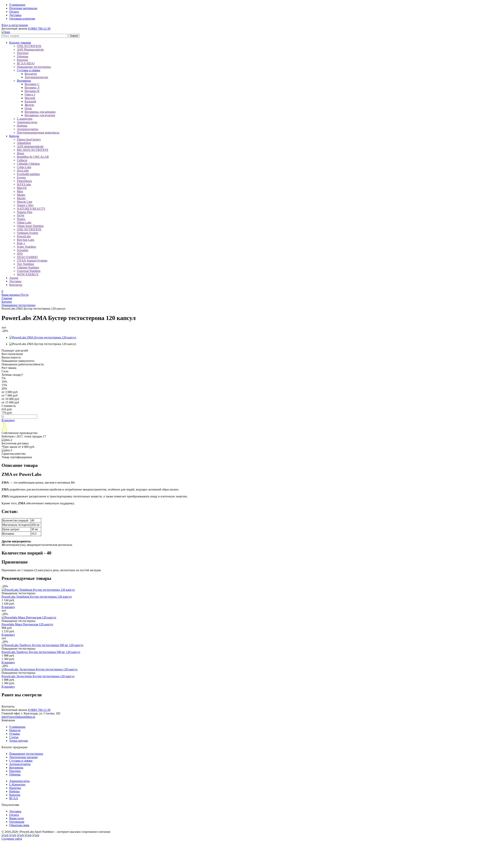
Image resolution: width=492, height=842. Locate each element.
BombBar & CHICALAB (33, 156)
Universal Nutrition (28, 271)
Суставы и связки (20, 760)
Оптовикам (16, 821)
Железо (29, 104)
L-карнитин (24, 118)
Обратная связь (19, 825)
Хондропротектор (36, 77)
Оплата (14, 814)
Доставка (15, 281)
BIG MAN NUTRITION (32, 149)
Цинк (28, 108)
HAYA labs (24, 184)
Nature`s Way (25, 205)
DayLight (23, 170)
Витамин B (32, 91)
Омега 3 (30, 94)
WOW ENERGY (28, 274)
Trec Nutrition (25, 264)
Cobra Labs (24, 167)
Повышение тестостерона (34, 66)
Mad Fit (22, 188)
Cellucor (22, 160)
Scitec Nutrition (26, 246)
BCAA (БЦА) (26, 63)
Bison (20, 153)
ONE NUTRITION (29, 46)
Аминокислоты (27, 122)
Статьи (13, 737)
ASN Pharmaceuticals (30, 49)
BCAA (13, 798)
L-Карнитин (17, 784)
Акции (13, 277)
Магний (30, 98)
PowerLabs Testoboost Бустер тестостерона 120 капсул (37, 596)
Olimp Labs (24, 222)
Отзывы (14, 733)
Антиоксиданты (27, 129)
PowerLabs (24, 236)
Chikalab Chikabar (28, 163)
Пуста (15, 294)
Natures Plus (24, 212)
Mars (20, 191)
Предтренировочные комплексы (38, 132)
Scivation (22, 250)
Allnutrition (24, 143)
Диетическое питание (23, 757)
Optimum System (27, 232)
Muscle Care (24, 201)
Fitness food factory (29, 139)
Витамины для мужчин (40, 115)
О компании (17, 726)
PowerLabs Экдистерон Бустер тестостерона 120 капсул (38, 676)
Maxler (21, 198)
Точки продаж (18, 740)
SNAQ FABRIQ (27, 257)
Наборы (22, 125)
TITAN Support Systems (32, 260)
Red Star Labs (25, 239)
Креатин (22, 60)
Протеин (22, 53)
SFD (20, 253)
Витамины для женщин (40, 111)
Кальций (30, 101)
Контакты (15, 284)
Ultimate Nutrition (28, 267)
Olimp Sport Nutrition (30, 226)
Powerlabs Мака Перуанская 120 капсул (27, 624)
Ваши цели (16, 818)
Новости (15, 730)
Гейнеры (22, 56)
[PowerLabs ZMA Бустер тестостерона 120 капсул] (42, 337)
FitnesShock (24, 181)
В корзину (8, 420)
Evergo (21, 177)
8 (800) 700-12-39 (39, 28)
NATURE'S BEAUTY (31, 208)
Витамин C (32, 84)
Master (21, 194)
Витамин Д (32, 87)
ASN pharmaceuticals (30, 146)
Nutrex (21, 219)
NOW (20, 215)
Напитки (15, 788)
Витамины (16, 767)
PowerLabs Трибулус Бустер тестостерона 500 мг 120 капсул (41, 652)
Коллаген (31, 73)
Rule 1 (21, 243)
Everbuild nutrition (28, 174)
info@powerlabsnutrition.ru (18, 716)
